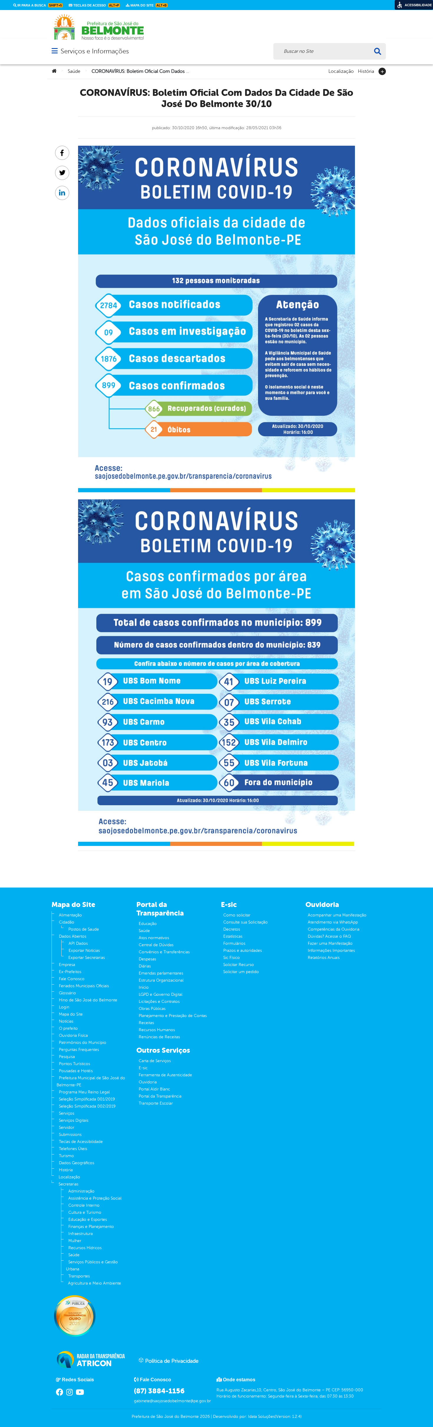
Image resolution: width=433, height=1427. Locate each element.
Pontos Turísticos (74, 1064)
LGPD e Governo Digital (160, 994)
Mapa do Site (71, 1014)
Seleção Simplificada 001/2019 (87, 1099)
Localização (341, 71)
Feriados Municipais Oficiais (84, 986)
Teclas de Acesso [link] (95, 5)
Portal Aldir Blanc (154, 1089)
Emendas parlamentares (161, 973)
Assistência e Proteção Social (94, 1198)
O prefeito (68, 1028)
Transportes (79, 1276)
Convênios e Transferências (164, 952)
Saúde (74, 71)
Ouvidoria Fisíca (73, 1035)
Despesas (147, 959)
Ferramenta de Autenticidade (165, 1075)
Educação (148, 923)
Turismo (66, 1156)
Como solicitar (236, 915)
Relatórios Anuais (324, 957)
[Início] (54, 71)
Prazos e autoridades (242, 950)
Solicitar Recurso (238, 964)
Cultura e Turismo (84, 1212)
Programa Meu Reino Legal (84, 1092)
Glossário (67, 993)
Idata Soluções (261, 1416)
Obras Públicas (152, 1008)
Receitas (146, 1023)
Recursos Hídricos (85, 1248)
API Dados (78, 943)
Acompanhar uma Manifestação (337, 915)
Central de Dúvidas (156, 945)
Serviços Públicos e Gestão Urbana (92, 1265)
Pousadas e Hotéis (76, 1071)
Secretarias (68, 1184)
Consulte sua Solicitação (245, 922)
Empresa (67, 964)
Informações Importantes (331, 950)
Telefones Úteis (73, 1148)
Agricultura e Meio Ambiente (94, 1283)
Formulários (234, 943)
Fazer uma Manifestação (330, 943)
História (366, 71)
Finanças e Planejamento (91, 1226)
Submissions (70, 1134)
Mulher (74, 1241)
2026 (204, 1416)
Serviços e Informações (95, 51)
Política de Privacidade (171, 1361)
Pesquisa (67, 1056)
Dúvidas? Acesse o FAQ (329, 936)
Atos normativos (154, 938)
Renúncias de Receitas (159, 1037)
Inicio (144, 987)
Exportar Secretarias (86, 957)
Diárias (145, 966)
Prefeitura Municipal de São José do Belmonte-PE (91, 1081)
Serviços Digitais (73, 1120)
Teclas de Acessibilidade (81, 1141)
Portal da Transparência (160, 1096)
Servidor (66, 1127)
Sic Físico (231, 957)
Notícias (66, 1021)
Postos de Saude (83, 929)
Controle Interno (84, 1205)
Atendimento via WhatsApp (333, 922)
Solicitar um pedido (241, 972)
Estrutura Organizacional (161, 980)
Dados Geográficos (76, 1163)
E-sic (143, 1068)
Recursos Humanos (157, 1030)
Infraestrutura (80, 1233)
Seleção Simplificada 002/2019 (87, 1106)
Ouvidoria (148, 1082)
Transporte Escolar (156, 1103)
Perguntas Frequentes (79, 1049)
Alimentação (70, 915)
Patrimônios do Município (82, 1042)
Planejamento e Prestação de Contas (173, 1015)
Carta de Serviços (155, 1061)
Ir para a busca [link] (39, 5)
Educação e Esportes (87, 1219)
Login (64, 1007)
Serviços (66, 1113)
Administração (81, 1191)
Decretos (231, 929)
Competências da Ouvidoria (333, 929)
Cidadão (66, 922)
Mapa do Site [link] (148, 5)
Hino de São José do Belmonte (88, 1000)
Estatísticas (232, 936)
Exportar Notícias (84, 950)
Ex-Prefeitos (70, 972)
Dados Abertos (72, 936)
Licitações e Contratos (159, 1001)
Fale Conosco (72, 979)
